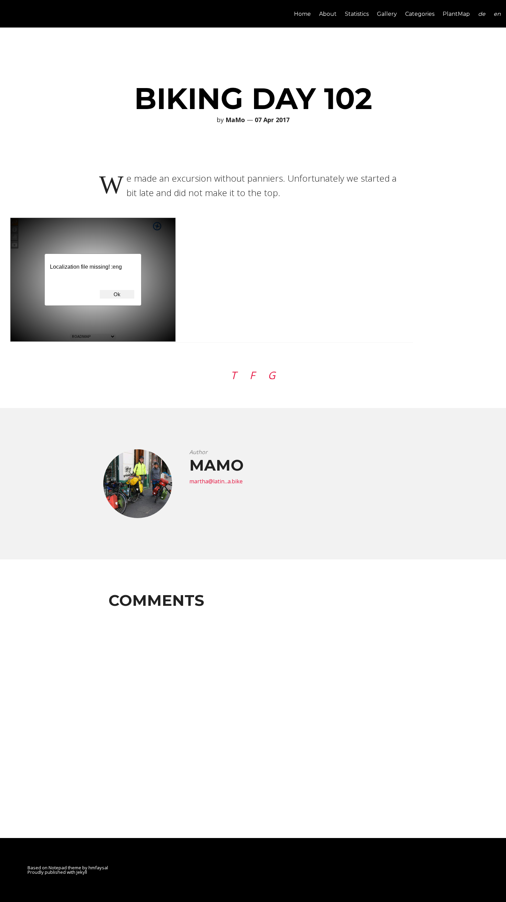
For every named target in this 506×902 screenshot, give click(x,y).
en (497, 14)
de (481, 14)
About (328, 14)
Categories (419, 14)
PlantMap (456, 14)
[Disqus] (253, 700)
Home (302, 14)
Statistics (357, 14)
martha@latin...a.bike (216, 481)
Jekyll (81, 872)
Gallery (387, 14)
